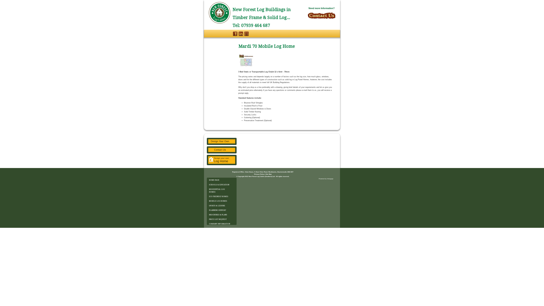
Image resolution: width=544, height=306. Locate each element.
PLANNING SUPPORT (217, 210)
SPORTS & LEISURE (217, 206)
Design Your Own (220, 141)
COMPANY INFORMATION (219, 224)
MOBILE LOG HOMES (218, 201)
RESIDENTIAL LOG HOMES (217, 190)
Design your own (221, 160)
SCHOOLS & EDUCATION (219, 185)
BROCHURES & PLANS (218, 215)
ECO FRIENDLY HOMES (218, 196)
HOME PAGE (214, 180)
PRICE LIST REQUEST (218, 219)
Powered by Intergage (326, 178)
